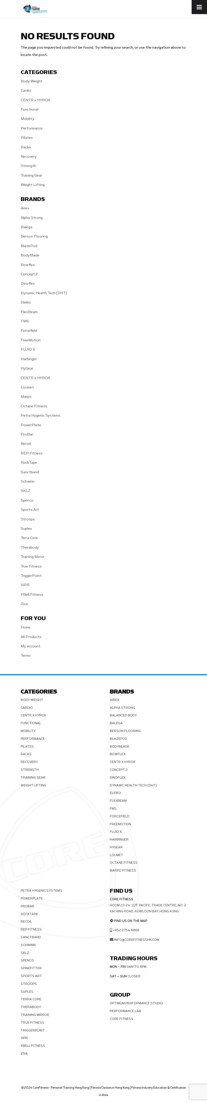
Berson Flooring (34, 236)
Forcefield (29, 330)
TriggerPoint (31, 576)
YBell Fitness (32, 594)
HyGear (27, 368)
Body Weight (31, 81)
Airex (25, 208)
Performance (32, 128)
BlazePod (29, 246)
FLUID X (28, 349)
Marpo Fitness (123, 870)
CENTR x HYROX (35, 100)
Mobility (27, 119)
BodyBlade (30, 255)
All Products (31, 637)
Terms (26, 655)
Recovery (29, 156)
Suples (26, 528)
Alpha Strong (32, 218)
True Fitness (31, 566)
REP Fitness (32, 453)
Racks (26, 147)
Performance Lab (125, 1011)
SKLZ (26, 491)
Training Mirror (32, 557)
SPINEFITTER (31, 968)
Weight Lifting (33, 185)
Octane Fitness (34, 406)
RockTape (29, 462)
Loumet (27, 387)
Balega (26, 227)
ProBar (27, 434)
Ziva (24, 604)
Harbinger (29, 359)
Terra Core (29, 538)
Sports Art (30, 510)
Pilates (27, 138)
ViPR (25, 585)
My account (30, 646)
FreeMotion (31, 340)
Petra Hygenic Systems (40, 415)
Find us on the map (130, 921)
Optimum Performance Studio (136, 1003)
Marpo (26, 396)
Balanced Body (123, 715)
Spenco (27, 500)
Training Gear (31, 175)
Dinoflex (28, 283)
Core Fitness (121, 1019)
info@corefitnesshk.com (136, 940)
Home (26, 627)
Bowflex (28, 265)
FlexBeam (29, 312)
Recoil (26, 444)
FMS (25, 321)
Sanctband (30, 472)
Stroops (28, 519)
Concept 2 (29, 274)
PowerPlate (31, 425)
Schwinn (28, 481)
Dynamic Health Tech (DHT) (44, 293)
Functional (29, 109)
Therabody (30, 547)
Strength (28, 166)
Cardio (26, 90)
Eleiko (26, 302)
